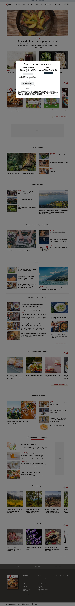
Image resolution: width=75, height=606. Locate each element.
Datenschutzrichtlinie (36, 96)
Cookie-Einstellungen (51, 96)
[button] (48, 73)
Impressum (23, 96)
